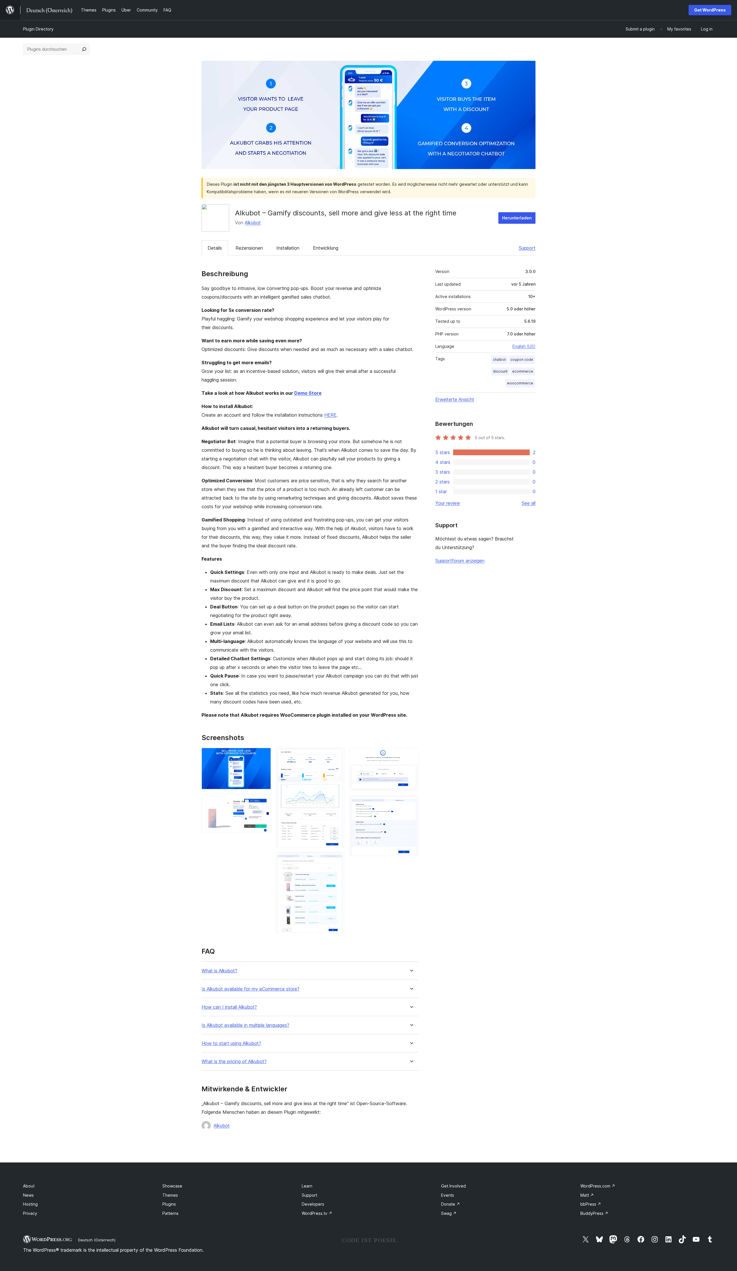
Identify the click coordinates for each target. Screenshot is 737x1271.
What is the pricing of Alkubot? (234, 1061)
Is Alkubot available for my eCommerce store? (250, 989)
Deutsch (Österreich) (96, 1240)
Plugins (169, 1204)
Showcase (172, 1185)
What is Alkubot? (219, 971)
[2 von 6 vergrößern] (263, 802)
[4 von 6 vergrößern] (337, 860)
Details (215, 248)
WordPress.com (597, 1185)
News (28, 1195)
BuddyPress (594, 1213)
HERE (330, 415)
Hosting (30, 1204)
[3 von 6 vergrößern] (337, 755)
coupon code (521, 359)
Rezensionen (249, 248)
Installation (287, 248)
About (29, 1185)
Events (447, 1195)
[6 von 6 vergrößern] (411, 803)
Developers (313, 1204)
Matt (587, 1195)
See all (528, 503)
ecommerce (522, 371)
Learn (307, 1185)
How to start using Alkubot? (231, 1043)
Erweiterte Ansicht (454, 399)
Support (527, 248)
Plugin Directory (38, 28)
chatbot (499, 359)
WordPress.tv (317, 1213)
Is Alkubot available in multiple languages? (245, 1025)
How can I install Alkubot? (229, 1007)
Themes (170, 1195)
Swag (449, 1213)
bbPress (590, 1204)
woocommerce (520, 383)
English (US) (523, 346)
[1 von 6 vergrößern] (263, 755)
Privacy (30, 1213)
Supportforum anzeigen (460, 561)
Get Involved (453, 1185)
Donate (450, 1204)
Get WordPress (710, 9)
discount (500, 371)
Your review (447, 503)
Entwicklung (325, 248)
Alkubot (253, 222)
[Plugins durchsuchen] (84, 49)
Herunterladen (517, 217)
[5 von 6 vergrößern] (411, 755)
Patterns (170, 1213)
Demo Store (308, 393)
